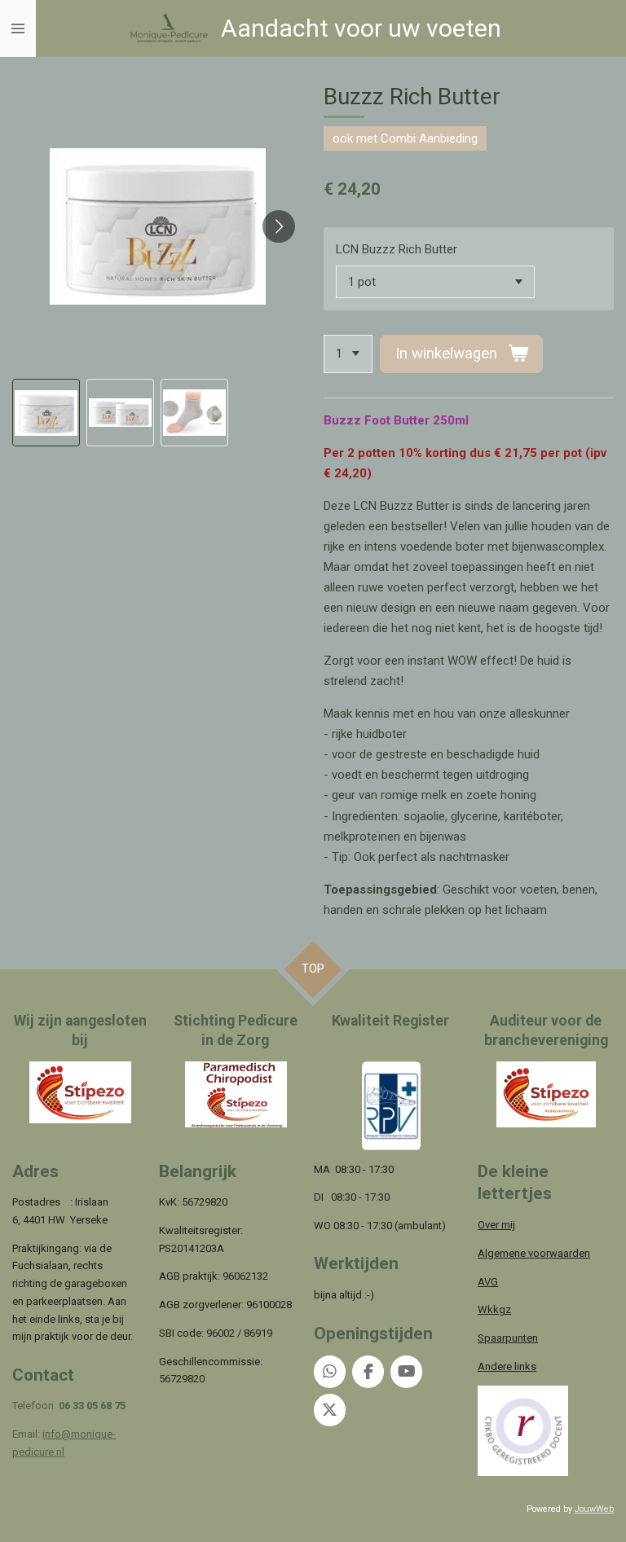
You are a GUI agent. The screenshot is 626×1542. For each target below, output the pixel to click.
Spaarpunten (508, 1338)
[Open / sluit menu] (18, 28)
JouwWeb (594, 1509)
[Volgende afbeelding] (278, 226)
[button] (46, 412)
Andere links (507, 1366)
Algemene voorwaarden (534, 1253)
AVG (488, 1282)
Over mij (496, 1225)
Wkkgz (494, 1309)
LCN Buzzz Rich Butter (396, 249)
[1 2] (348, 354)
